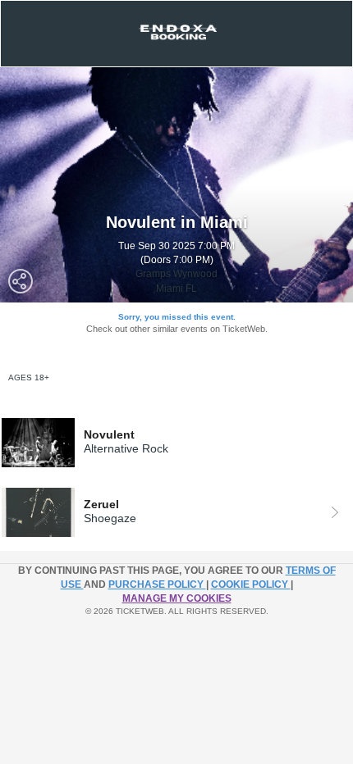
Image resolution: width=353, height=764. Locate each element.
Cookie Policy (251, 584)
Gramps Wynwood (176, 274)
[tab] (176, 442)
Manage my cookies (177, 598)
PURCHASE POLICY (157, 584)
